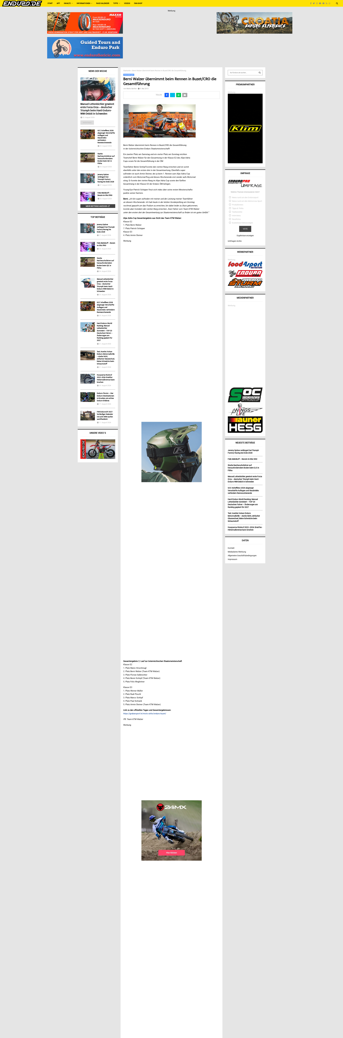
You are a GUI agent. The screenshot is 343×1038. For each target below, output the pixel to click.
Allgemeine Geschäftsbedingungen (242, 555)
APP (58, 3)
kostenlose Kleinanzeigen (242, 223)
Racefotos (236, 219)
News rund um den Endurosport (245, 197)
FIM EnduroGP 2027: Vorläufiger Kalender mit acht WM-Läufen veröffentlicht (105, 416)
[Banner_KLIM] (245, 163)
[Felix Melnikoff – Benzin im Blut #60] (87, 196)
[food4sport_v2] (245, 268)
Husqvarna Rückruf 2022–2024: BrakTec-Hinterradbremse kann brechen (106, 379)
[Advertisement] (245, 347)
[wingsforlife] (245, 415)
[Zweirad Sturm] (245, 287)
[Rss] (327, 3)
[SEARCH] (260, 72)
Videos (127, 3)
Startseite (127, 71)
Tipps (115, 3)
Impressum (232, 559)
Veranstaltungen (129, 74)
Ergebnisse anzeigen (245, 235)
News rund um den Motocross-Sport (247, 201)
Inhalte (67, 3)
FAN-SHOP (138, 3)
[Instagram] (317, 3)
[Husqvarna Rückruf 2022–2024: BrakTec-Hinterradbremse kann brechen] (87, 379)
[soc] (245, 402)
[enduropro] (245, 276)
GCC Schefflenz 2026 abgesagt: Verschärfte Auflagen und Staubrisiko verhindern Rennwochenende (106, 136)
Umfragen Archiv (235, 241)
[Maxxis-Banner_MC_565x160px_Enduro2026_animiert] (85, 14)
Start (50, 3)
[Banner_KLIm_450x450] (171, 452)
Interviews (236, 215)
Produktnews (237, 205)
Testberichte (237, 212)
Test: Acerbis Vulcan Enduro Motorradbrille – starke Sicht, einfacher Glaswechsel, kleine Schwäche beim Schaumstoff (106, 357)
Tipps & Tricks (237, 208)
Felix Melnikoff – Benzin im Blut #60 (105, 194)
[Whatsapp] (330, 3)
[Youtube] (321, 3)
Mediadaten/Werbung (237, 552)
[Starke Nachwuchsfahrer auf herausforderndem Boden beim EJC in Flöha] (87, 157)
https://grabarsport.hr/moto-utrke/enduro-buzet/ (144, 713)
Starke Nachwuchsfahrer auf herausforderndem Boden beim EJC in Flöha (106, 159)
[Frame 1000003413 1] (171, 830)
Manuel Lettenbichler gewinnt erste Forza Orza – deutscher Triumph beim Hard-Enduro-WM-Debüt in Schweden (97, 109)
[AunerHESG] (245, 432)
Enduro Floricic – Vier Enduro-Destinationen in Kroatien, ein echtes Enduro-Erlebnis (105, 397)
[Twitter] (314, 3)
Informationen (83, 3)
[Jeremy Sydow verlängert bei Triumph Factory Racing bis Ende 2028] (87, 178)
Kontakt (231, 548)
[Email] (324, 3)
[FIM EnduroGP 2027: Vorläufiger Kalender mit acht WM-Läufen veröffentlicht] (87, 415)
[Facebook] (311, 3)
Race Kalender (102, 3)
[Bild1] (254, 14)
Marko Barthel (131, 89)
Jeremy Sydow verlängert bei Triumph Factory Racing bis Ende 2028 (106, 178)
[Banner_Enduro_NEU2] (85, 39)
